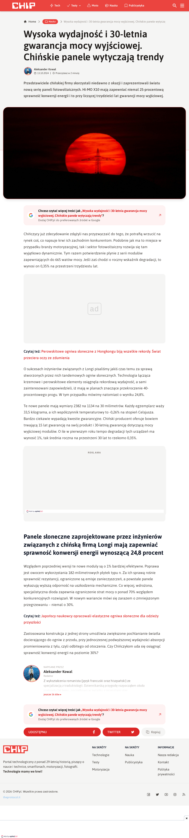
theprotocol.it (11, 797)
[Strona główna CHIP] (23, 6)
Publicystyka (136, 5)
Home (32, 21)
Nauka (114, 5)
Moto (95, 5)
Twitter (114, 732)
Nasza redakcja (168, 755)
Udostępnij (37, 732)
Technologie (100, 755)
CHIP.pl (17, 791)
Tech (57, 5)
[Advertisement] (94, 482)
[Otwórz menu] (182, 5)
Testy (74, 5)
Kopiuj (155, 732)
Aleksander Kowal (45, 69)
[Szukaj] (174, 5)
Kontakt (163, 762)
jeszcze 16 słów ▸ (52, 694)
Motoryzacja (100, 769)
